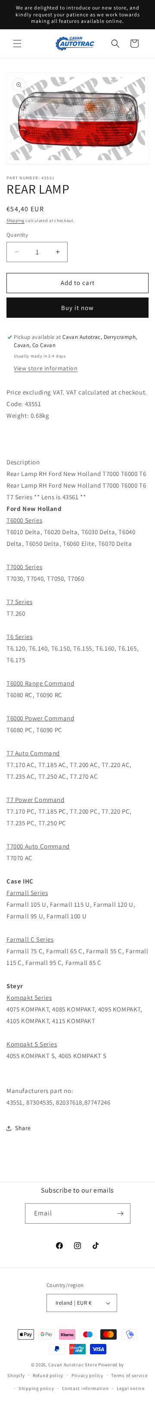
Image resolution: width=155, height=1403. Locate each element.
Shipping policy (36, 1388)
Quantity (17, 234)
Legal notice (130, 1388)
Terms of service (129, 1375)
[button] (17, 43)
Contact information (85, 1388)
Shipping (15, 220)
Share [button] (23, 1128)
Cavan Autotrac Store (73, 1365)
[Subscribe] (120, 1213)
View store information (46, 368)
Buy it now (77, 308)
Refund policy (48, 1375)
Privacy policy (87, 1375)
